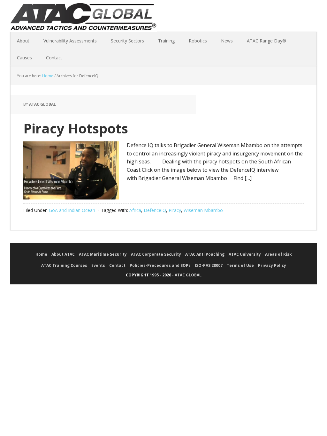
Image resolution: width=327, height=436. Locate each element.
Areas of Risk (278, 254)
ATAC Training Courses (64, 265)
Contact (117, 265)
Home (41, 254)
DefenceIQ (155, 210)
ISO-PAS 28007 (209, 265)
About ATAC (63, 254)
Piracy (175, 210)
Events (98, 265)
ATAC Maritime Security (103, 254)
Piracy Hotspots (75, 128)
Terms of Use (240, 265)
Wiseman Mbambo (203, 210)
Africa (135, 210)
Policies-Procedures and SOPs (160, 265)
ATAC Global (83, 19)
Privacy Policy (272, 265)
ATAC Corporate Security (156, 254)
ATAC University (245, 254)
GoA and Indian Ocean (72, 210)
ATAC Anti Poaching (204, 254)
